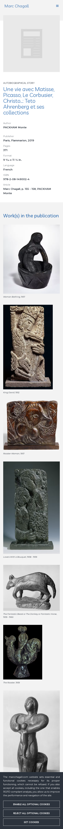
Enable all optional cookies (31, 804)
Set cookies (31, 822)
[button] (57, 6)
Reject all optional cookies (31, 813)
